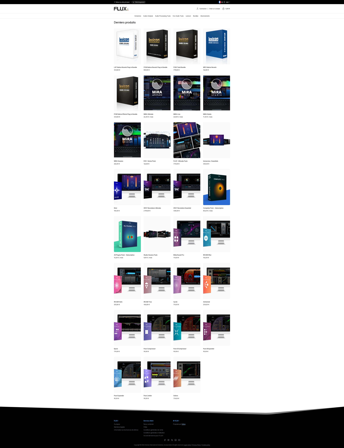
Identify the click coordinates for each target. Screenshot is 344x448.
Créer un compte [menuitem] (214, 9)
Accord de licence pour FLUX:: (153, 436)
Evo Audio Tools (178, 16)
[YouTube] (179, 440)
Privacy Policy (196, 445)
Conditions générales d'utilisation (154, 433)
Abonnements (205, 16)
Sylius (183, 424)
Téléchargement (139, 2)
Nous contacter (149, 424)
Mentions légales (119, 427)
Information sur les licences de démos (126, 430)
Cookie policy (206, 445)
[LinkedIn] (176, 440)
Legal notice (187, 445)
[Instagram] (168, 440)
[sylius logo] (121, 8)
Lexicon (188, 16)
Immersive (137, 16)
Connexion (203, 9)
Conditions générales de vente (153, 430)
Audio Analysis (148, 16)
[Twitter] (172, 440)
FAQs (145, 427)
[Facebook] (165, 440)
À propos (117, 424)
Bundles (195, 16)
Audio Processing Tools (163, 16)
